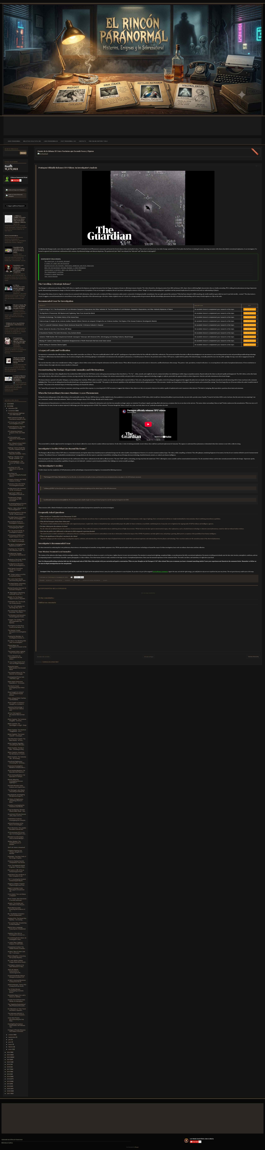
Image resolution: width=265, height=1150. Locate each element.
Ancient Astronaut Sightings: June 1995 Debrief (16, 413)
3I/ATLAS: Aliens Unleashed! (16, 847)
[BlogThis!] (77, 577)
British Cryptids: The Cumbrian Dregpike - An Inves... (17, 719)
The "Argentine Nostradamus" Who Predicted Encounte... (17, 1005)
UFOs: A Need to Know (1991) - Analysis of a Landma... (17, 443)
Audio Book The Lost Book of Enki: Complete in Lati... (17, 875)
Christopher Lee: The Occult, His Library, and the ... (16, 602)
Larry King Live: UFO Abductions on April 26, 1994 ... (15, 469)
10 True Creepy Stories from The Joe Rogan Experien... (16, 662)
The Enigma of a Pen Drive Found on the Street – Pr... (16, 626)
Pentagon (67, 580)
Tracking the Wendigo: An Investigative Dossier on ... (16, 637)
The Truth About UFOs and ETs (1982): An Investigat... (16, 540)
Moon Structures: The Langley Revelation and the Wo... (17, 828)
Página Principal (253, 656)
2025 (8, 406)
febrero (10, 1047)
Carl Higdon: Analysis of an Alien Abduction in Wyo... (16, 965)
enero (10, 1049)
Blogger (137, 1147)
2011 (8, 1084)
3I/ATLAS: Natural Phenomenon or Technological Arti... (14, 971)
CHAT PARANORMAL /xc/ (68, 141)
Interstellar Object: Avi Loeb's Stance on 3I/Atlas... (17, 995)
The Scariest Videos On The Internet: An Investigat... (16, 673)
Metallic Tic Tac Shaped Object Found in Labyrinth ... (17, 597)
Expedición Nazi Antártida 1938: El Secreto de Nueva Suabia (18, 249)
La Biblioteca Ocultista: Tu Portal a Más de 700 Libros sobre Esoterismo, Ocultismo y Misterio (19, 219)
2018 (8, 1067)
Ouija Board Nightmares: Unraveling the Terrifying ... (17, 762)
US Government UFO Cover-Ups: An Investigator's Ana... (17, 833)
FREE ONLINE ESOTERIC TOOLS (98, 141)
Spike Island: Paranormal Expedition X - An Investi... (16, 682)
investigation (58, 580)
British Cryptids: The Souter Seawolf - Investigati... (16, 734)
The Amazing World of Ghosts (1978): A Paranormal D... (17, 513)
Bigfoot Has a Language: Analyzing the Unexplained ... (17, 929)
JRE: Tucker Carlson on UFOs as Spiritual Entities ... (16, 575)
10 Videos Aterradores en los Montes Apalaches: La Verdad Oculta (19, 287)
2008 (8, 1091)
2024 (8, 1052)
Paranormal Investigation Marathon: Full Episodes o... (17, 766)
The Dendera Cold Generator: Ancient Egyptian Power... (17, 615)
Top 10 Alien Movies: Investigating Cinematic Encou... (16, 990)
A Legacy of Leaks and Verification (57, 263)
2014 (8, 1076)
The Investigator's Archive (54, 272)
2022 (8, 1057)
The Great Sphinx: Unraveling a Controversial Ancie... (16, 584)
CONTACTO (82, 141)
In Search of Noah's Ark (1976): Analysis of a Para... (17, 480)
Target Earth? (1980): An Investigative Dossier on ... (16, 493)
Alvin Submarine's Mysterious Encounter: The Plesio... (17, 611)
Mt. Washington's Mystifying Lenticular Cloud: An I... (16, 593)
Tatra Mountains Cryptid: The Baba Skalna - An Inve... (16, 739)
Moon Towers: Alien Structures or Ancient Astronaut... (17, 899)
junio (10, 1042)
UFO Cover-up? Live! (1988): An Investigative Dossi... (16, 422)
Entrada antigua (148, 656)
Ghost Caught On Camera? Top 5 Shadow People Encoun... (16, 693)
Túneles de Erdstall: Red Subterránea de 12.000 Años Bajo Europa (19, 360)
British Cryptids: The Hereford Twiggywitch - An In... (17, 730)
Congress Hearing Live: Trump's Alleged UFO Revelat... (15, 852)
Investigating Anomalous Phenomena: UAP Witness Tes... (16, 1025)
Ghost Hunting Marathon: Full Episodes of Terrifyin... (16, 775)
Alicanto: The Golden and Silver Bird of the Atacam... (16, 903)
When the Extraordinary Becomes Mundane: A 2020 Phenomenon (65, 268)
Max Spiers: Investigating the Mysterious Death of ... (16, 545)
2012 (8, 1081)
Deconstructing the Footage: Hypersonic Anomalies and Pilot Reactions (69, 266)
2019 (8, 1064)
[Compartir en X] (79, 577)
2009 (8, 1088)
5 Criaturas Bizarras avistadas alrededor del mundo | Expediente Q (19, 378)
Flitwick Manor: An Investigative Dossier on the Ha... (17, 647)
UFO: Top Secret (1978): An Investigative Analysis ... (16, 531)
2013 (8, 1079)
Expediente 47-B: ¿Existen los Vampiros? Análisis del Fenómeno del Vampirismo (19, 268)
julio (9, 1039)
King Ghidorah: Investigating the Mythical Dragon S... (16, 795)
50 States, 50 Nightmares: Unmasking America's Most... (15, 800)
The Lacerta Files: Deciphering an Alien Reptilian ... (17, 923)
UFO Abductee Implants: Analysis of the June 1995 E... (16, 432)
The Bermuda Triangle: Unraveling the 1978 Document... (15, 499)
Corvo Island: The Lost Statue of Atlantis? (17, 894)
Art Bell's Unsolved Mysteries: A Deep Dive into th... (17, 980)
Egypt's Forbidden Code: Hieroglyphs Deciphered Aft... (16, 889)
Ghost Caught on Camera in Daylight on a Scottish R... (16, 703)
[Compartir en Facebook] (81, 577)
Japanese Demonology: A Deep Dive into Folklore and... (16, 708)
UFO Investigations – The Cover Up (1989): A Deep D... (16, 463)
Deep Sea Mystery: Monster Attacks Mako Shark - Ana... (17, 810)
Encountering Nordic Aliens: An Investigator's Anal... (17, 938)
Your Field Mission (51, 276)
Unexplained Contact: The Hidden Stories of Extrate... (17, 947)
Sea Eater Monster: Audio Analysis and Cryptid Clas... (17, 786)
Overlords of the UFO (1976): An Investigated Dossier (16, 484)
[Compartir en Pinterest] (83, 577)
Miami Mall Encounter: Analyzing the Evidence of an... (16, 909)
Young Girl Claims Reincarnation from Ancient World (17, 668)
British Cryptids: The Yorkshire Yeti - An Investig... (17, 757)
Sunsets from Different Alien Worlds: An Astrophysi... (16, 1000)
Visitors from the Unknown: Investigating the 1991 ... (16, 526)
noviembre (11, 410)
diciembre (11, 408)
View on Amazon (249, 309)
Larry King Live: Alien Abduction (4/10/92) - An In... (17, 452)
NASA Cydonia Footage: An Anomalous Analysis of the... (17, 418)
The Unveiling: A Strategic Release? (57, 261)
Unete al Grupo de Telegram (16, 190)
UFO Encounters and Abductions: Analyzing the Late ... (16, 438)
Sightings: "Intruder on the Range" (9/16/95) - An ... (15, 457)
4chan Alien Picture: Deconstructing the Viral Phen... (16, 1019)
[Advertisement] (132, 1118)
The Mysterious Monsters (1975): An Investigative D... (16, 564)
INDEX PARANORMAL (14, 141)
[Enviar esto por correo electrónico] (75, 577)
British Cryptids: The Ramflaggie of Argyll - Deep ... (17, 725)
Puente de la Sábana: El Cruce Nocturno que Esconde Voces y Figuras (66, 151)
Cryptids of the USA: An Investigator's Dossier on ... (17, 934)
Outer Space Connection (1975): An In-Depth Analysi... (15, 570)
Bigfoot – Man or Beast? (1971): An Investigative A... (17, 508)
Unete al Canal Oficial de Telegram (15, 195)
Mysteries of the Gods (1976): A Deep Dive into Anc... (17, 560)
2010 (8, 1086)
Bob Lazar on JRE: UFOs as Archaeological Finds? (16, 870)
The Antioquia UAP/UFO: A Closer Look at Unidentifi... (16, 1014)
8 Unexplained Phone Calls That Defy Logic (16, 677)
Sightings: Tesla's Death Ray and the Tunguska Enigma (16, 448)
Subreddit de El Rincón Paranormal (12, 1139)
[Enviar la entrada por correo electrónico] (71, 577)
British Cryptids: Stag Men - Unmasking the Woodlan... (16, 744)
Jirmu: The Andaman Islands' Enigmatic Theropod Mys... (17, 866)
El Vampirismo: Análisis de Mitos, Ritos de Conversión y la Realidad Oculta (19, 340)
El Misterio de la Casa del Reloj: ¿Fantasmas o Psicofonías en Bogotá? (15, 324)
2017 (8, 1069)
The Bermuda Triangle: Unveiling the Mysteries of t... (16, 555)
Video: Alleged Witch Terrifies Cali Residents (17, 698)
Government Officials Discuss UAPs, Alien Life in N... (17, 814)
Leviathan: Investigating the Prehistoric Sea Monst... (16, 805)
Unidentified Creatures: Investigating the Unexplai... (17, 819)
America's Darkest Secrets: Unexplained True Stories (16, 861)
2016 (8, 1071)
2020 (8, 1062)
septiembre (12, 1037)
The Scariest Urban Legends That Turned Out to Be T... (16, 652)
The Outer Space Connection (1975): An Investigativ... (17, 517)
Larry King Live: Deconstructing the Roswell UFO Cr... (17, 475)
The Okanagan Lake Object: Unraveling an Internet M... (16, 790)
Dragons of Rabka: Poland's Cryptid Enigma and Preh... (16, 884)
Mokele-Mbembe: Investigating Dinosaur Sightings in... (15, 781)
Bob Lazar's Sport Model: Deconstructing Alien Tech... (17, 579)
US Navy (105, 580)
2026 (8, 404)
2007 (8, 1093)
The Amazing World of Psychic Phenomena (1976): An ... (17, 504)
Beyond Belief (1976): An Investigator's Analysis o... (16, 522)
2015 (8, 1074)
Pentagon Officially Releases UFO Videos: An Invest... (17, 1030)
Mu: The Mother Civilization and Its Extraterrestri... (16, 914)
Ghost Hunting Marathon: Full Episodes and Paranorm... (16, 771)
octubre (10, 1034)
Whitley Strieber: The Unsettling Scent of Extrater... (14, 843)
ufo (79, 580)
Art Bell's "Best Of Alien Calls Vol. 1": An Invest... (16, 952)
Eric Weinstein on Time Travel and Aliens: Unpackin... (17, 1009)
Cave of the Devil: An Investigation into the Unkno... (15, 657)
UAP (74, 580)
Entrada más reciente (43, 656)
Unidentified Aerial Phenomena (91, 580)
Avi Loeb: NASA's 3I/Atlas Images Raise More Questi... (17, 961)
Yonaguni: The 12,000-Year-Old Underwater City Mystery (16, 621)
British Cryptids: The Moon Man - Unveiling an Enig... (16, 748)
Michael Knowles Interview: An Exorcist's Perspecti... (17, 588)
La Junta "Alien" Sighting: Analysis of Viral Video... (16, 943)
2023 (8, 1054)
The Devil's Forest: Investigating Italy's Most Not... (16, 687)
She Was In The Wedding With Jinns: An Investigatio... (17, 641)
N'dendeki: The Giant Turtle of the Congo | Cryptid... (17, 857)
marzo (10, 1044)
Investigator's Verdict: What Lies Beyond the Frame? (63, 270)
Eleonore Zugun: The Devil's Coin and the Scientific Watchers (19, 306)
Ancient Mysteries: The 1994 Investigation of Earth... (16, 427)
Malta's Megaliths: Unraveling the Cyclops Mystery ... (17, 956)
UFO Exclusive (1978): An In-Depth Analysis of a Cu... (16, 535)
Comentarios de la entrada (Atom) (50, 662)
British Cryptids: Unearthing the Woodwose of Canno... (16, 753)
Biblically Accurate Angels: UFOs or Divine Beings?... (16, 837)
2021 (8, 1059)
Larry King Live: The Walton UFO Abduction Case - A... (16, 549)
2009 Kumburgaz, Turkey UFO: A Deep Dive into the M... (17, 985)
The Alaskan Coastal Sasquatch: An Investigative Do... (17, 632)
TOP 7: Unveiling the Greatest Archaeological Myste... (17, 879)
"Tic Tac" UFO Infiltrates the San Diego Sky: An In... (16, 606)
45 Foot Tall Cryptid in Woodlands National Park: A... (16, 714)
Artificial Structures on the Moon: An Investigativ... (15, 824)
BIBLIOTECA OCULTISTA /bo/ (32, 141)
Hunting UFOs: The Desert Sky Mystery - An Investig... (17, 919)
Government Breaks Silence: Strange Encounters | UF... (16, 976)
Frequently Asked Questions (54, 274)
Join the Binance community (160, 572)
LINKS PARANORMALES (51, 141)
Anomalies (49, 580)
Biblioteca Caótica (7, 1143)
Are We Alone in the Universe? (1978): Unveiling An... (17, 489)
